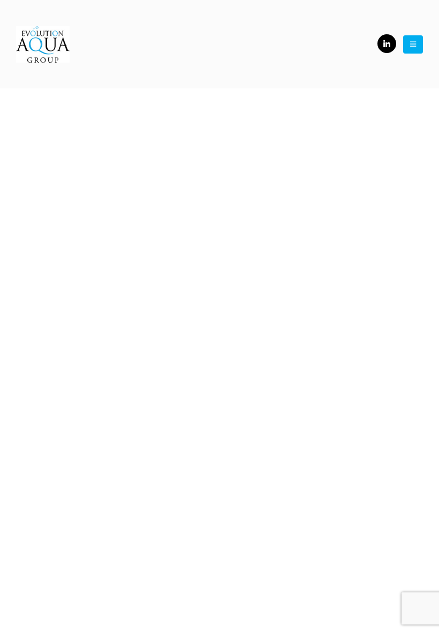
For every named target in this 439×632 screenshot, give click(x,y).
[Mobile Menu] (413, 44)
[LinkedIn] (386, 43)
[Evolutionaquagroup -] (43, 44)
